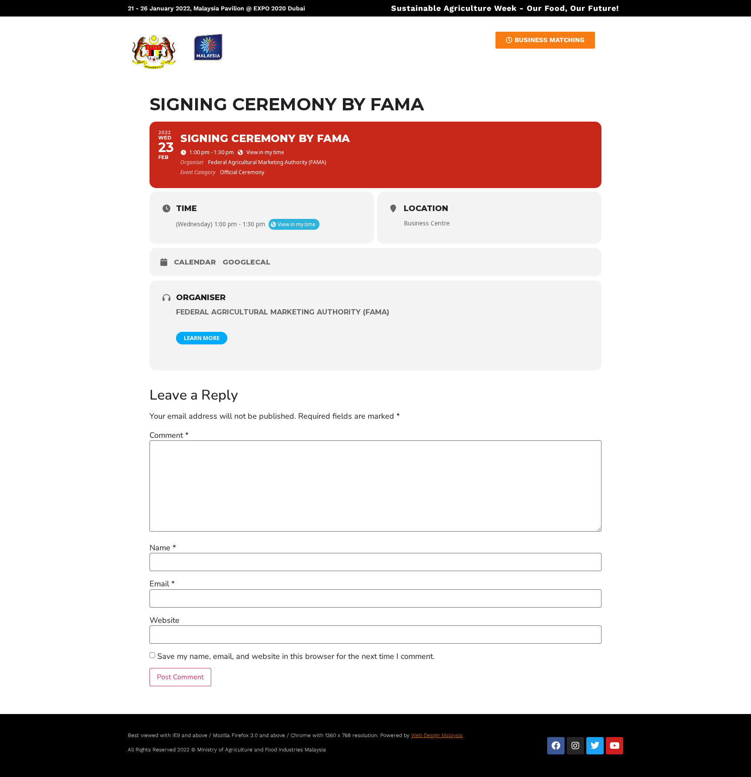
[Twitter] (595, 745)
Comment (169, 435)
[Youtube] (614, 745)
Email (162, 584)
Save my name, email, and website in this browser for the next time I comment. (296, 656)
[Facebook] (556, 745)
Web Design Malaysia (437, 735)
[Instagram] (575, 745)
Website (164, 620)
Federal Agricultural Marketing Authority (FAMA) (282, 312)
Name (163, 548)
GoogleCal (246, 262)
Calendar (195, 262)
